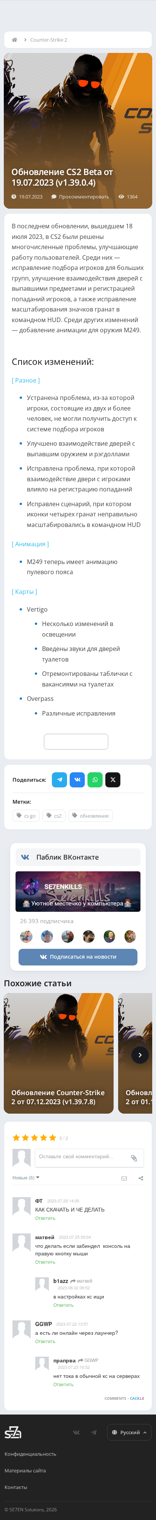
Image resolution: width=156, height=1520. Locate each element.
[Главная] (16, 39)
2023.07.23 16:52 (74, 1367)
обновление (94, 815)
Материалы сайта (25, 1470)
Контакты (16, 1487)
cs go (30, 815)
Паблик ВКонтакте (67, 856)
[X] (112, 779)
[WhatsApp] (95, 779)
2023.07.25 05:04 (75, 1237)
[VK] (77, 779)
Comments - (124, 1398)
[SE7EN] (13, 1432)
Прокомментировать (84, 196)
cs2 (57, 815)
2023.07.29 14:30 (63, 1201)
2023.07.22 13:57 (72, 1324)
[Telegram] (59, 779)
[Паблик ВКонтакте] (28, 857)
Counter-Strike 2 (48, 39)
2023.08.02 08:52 (74, 1287)
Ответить (45, 1218)
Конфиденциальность (30, 1453)
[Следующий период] (140, 1055)
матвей (84, 1280)
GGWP (90, 1360)
